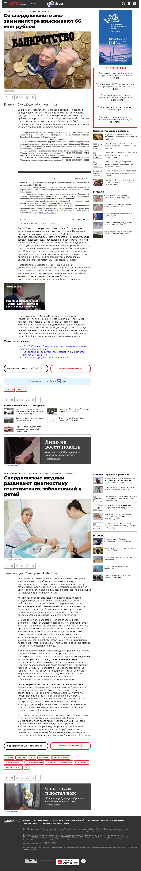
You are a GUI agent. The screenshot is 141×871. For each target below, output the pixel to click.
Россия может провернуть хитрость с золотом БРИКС (120, 549)
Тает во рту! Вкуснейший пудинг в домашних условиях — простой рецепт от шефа (119, 182)
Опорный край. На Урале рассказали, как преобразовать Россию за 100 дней (115, 86)
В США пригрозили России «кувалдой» (116, 567)
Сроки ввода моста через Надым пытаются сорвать (30, 419)
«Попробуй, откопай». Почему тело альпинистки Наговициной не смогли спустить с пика (120, 480)
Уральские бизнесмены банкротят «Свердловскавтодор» (74, 410)
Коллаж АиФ (9, 91)
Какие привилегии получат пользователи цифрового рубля (118, 197)
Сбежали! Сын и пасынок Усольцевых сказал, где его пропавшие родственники (121, 155)
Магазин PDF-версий (75, 820)
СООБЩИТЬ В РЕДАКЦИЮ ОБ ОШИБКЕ (55, 824)
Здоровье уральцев (12, 559)
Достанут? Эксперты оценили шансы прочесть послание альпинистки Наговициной (121, 498)
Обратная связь (30, 824)
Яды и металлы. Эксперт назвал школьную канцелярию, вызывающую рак (118, 516)
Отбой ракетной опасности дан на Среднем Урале (115, 108)
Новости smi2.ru (13, 465)
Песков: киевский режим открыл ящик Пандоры (118, 215)
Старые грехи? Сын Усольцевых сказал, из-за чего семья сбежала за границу (120, 146)
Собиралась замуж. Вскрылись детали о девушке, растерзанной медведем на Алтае (119, 164)
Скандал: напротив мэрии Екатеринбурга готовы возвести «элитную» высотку (29, 411)
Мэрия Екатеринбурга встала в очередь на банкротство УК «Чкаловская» (29, 429)
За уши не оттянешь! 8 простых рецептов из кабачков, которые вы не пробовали (121, 137)
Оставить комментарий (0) (70, 368)
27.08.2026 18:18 (10, 473)
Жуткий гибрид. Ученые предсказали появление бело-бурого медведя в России (121, 173)
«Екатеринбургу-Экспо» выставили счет (46, 357)
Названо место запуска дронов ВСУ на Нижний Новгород (119, 224)
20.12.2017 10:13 (10, 11)
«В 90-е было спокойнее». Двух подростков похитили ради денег (119, 506)
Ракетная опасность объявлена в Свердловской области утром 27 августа (115, 75)
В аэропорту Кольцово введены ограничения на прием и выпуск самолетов (115, 119)
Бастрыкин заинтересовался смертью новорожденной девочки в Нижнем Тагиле (115, 97)
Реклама (26, 820)
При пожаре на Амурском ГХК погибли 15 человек (117, 576)
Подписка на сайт (41, 820)
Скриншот (52, 223)
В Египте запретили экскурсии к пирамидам (118, 558)
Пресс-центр (57, 820)
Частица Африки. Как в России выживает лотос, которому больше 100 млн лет (120, 525)
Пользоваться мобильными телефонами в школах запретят (117, 540)
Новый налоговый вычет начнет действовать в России (117, 206)
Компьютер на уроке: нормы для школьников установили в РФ (118, 233)
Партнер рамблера (46, 861)
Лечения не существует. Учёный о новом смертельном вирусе (119, 488)
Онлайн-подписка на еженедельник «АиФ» (105, 820)
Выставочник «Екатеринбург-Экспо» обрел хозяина (72, 419)
